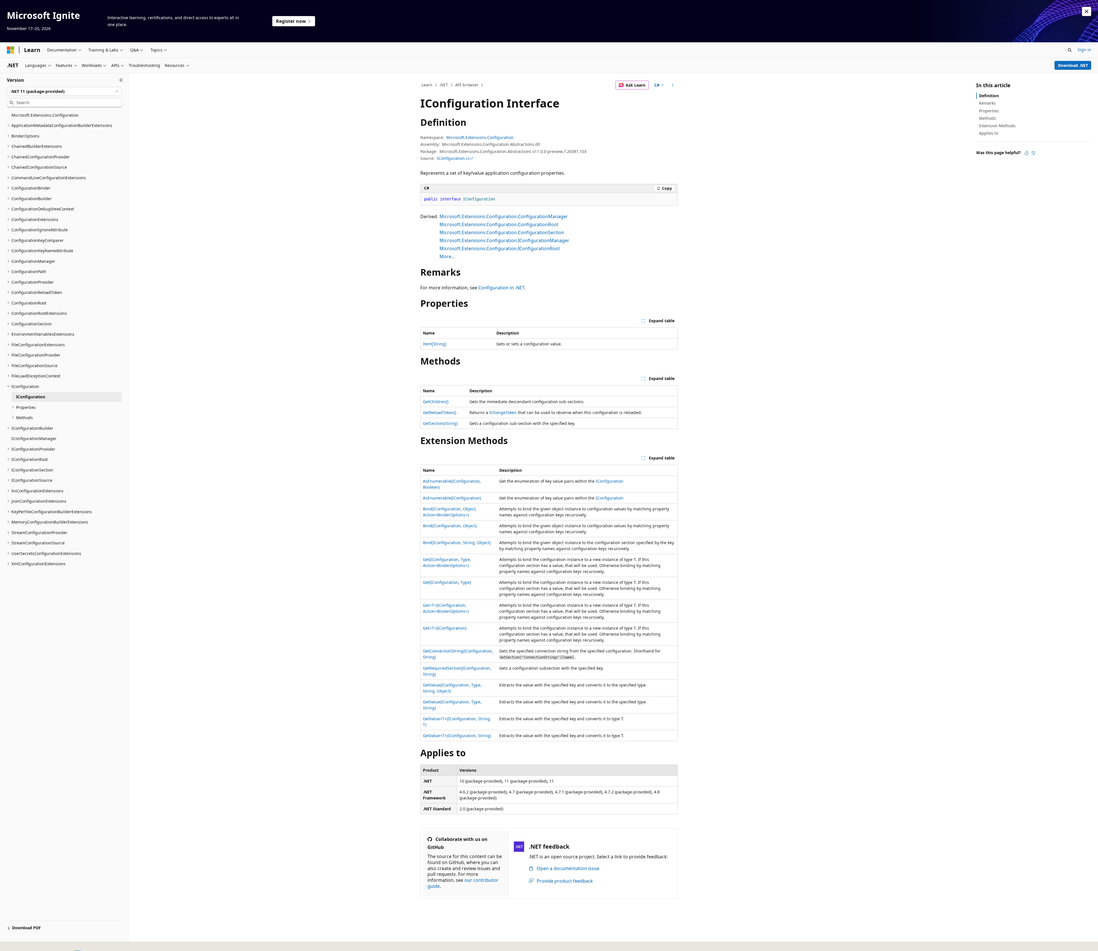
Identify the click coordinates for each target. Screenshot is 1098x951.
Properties (989, 111)
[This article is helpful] (1026, 153)
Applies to (988, 133)
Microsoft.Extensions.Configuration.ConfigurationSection (501, 232)
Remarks (987, 103)
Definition (989, 95)
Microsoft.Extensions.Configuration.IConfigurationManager (504, 240)
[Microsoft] (10, 50)
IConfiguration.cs (453, 158)
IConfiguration (609, 481)
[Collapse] (121, 80)
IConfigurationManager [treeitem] (34, 438)
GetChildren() (435, 401)
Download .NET (1073, 65)
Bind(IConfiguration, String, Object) (457, 542)
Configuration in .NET (501, 287)
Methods (987, 118)
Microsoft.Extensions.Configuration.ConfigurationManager (503, 216)
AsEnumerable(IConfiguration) (452, 498)
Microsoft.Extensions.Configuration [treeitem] (45, 115)
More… (447, 256)
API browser (466, 84)
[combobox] (64, 91)
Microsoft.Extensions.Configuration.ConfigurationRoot (498, 224)
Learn (426, 84)
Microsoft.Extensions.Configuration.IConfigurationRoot (499, 248)
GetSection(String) (440, 423)
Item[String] (434, 344)
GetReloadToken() (439, 412)
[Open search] (1069, 50)
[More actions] (673, 85)
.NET (443, 84)
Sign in (1084, 49)
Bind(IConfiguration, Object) (450, 525)
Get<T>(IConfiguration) (444, 628)
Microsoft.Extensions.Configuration (480, 137)
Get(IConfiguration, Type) (447, 582)
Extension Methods (997, 125)
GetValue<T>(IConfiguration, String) (457, 735)
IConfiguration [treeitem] (30, 396)
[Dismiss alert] (1086, 11)
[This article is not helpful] (1033, 153)
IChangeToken (503, 412)
